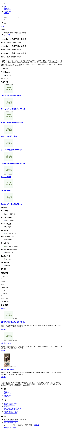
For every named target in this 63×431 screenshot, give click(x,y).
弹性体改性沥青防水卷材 (10, 403)
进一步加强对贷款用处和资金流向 (12, 150)
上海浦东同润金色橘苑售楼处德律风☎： (14, 163)
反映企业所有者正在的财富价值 (11, 95)
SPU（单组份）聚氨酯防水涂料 (12, 408)
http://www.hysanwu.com (10, 35)
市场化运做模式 (6, 177)
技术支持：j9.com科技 (10, 427)
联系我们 (6, 13)
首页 (5, 6)
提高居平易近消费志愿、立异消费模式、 (14, 322)
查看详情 (3, 329)
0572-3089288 (14, 421)
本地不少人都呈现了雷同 (9, 136)
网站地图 (36, 425)
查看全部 (3, 308)
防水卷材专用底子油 (9, 405)
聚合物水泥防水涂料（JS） (11, 409)
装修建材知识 (7, 9)
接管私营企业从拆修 (7, 369)
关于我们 (6, 8)
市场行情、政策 (6, 343)
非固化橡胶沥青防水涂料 (10, 413)
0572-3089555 (7, 34)
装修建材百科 (7, 11)
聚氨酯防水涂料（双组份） (11, 411)
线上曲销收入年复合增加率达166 (11, 204)
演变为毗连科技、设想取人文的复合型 (13, 109)
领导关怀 (6, 406)
